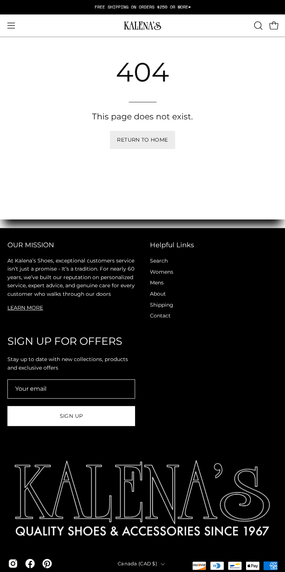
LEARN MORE (25, 307)
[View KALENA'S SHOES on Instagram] (13, 563)
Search (159, 260)
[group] (142, 7)
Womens (161, 271)
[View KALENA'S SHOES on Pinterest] (47, 563)
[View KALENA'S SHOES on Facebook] (30, 563)
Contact (160, 316)
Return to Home (142, 139)
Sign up (71, 416)
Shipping (161, 304)
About (158, 293)
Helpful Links (172, 245)
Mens (157, 283)
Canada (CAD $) (137, 563)
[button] (257, 25)
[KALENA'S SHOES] (142, 25)
